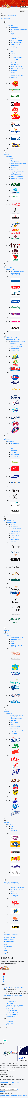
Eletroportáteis (14, 449)
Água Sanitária (14, 717)
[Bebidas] (5, 152)
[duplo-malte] (15, 251)
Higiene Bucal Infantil (16, 647)
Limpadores (13, 733)
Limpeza (6, 711)
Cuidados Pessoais (15, 528)
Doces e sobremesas (16, 42)
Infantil (6, 634)
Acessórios (13, 832)
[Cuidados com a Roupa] (5, 335)
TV (11, 445)
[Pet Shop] (5, 437)
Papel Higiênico (14, 539)
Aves (11, 31)
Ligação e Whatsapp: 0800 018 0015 (13, 988)
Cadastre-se (9, 1025)
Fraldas (12, 643)
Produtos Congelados (16, 68)
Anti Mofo (13, 720)
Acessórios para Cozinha (17, 271)
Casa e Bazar (8, 267)
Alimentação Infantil (15, 639)
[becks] (15, 217)
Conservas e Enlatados (16, 40)
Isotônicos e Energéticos (17, 171)
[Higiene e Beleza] (5, 518)
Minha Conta (9, 1021)
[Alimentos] (5, 22)
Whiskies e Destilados (16, 178)
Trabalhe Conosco (11, 1016)
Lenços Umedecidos (16, 645)
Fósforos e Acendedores (17, 887)
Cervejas (12, 167)
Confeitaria (13, 38)
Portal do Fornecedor (12, 1014)
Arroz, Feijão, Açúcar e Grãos (18, 29)
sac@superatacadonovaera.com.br (12, 995)
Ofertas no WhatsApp (12, 1012)
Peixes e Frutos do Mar (16, 66)
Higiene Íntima (14, 533)
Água (11, 158)
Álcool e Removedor (16, 718)
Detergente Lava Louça (16, 730)
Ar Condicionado (15, 443)
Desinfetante (14, 724)
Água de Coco (14, 160)
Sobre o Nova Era (11, 1001)
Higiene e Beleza (9, 520)
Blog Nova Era (10, 1003)
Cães (11, 826)
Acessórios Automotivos (11, 934)
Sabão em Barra (15, 350)
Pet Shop (6, 822)
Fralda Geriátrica (15, 531)
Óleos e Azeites (14, 62)
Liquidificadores (14, 456)
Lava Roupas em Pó (16, 345)
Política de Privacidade (12, 1009)
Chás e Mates (14, 169)
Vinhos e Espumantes (16, 176)
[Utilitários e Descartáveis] (5, 880)
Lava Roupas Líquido (16, 346)
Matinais (12, 55)
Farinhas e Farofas (15, 44)
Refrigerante (13, 173)
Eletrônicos (7, 439)
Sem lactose (13, 70)
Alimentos (7, 24)
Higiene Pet (13, 830)
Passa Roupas (14, 348)
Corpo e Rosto (14, 526)
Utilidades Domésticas (16, 275)
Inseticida (13, 731)
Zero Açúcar (13, 77)
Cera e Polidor (14, 722)
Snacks (12, 72)
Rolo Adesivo (14, 895)
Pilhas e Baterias (15, 273)
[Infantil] (5, 632)
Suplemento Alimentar (16, 75)
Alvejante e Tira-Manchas (17, 341)
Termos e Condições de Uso (14, 1007)
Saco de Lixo (14, 897)
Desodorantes (14, 530)
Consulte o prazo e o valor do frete (9, 1082)
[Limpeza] (5, 709)
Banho (12, 641)
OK (18, 1089)
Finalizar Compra (17, 1095)
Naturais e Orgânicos (16, 61)
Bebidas (6, 154)
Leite (11, 51)
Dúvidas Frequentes (11, 1010)
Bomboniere (13, 33)
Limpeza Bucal (14, 535)
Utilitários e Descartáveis (11, 882)
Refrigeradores (14, 454)
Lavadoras (13, 452)
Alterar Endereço (10, 941)
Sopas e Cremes (15, 74)
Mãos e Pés (13, 537)
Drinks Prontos (14, 161)
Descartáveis (14, 886)
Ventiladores (13, 450)
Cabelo (12, 524)
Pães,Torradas (14, 64)
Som (11, 447)
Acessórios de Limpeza (16, 715)
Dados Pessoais (10, 937)
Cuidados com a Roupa (10, 337)
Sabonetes (13, 541)
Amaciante (13, 343)
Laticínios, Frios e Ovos (16, 48)
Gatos (12, 828)
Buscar (22, 4)
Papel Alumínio (14, 893)
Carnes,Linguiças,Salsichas (18, 37)
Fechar (3, 1091)
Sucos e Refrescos (15, 174)
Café (11, 35)
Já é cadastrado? (12, 15)
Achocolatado (14, 27)
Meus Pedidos (10, 939)
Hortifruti (12, 46)
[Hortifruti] (5, 628)
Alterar (14, 6)
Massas (12, 53)
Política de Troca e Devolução (14, 1005)
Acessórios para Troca (16, 637)
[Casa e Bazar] (5, 265)
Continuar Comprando (6, 1095)
